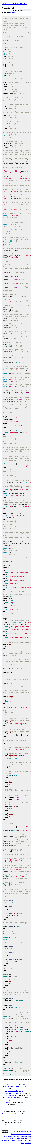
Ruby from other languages (14, 1091)
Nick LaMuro (12, 1136)
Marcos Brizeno (22, 1136)
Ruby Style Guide (10, 1098)
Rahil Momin (12, 1141)
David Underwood (22, 1132)
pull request (11, 1116)
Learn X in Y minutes (14, 3)
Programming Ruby (11, 1093)
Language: (16, 10)
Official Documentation (12, 1086)
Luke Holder (21, 1134)
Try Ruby (8, 1102)
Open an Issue (6, 1113)
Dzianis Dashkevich (21, 1138)
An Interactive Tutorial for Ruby (15, 1084)
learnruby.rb (12, 12)
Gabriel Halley (22, 1141)
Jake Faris (28, 1143)
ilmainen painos (10, 1095)
